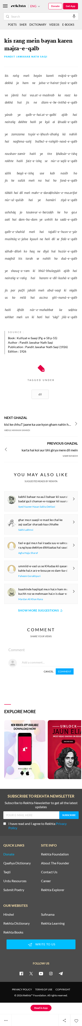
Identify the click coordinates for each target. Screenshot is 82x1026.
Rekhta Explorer (52, 890)
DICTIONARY (37, 24)
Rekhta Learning (53, 923)
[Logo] (18, 6)
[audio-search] (74, 16)
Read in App (41, 1007)
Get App (70, 6)
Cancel (48, 671)
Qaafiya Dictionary (17, 863)
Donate (55, 6)
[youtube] (41, 973)
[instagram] (51, 973)
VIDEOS (54, 24)
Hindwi (8, 914)
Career (46, 881)
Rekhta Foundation (55, 854)
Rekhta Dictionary (16, 923)
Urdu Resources (14, 881)
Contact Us (49, 872)
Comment (64, 671)
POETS (12, 24)
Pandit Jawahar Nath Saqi (26, 57)
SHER (23, 24)
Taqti (7, 872)
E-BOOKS (68, 24)
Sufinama (47, 914)
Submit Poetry (13, 890)
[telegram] (60, 973)
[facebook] (21, 973)
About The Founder (55, 863)
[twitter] (31, 973)
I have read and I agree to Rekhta (37, 826)
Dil (40, 394)
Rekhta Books (13, 932)
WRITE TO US (45, 944)
